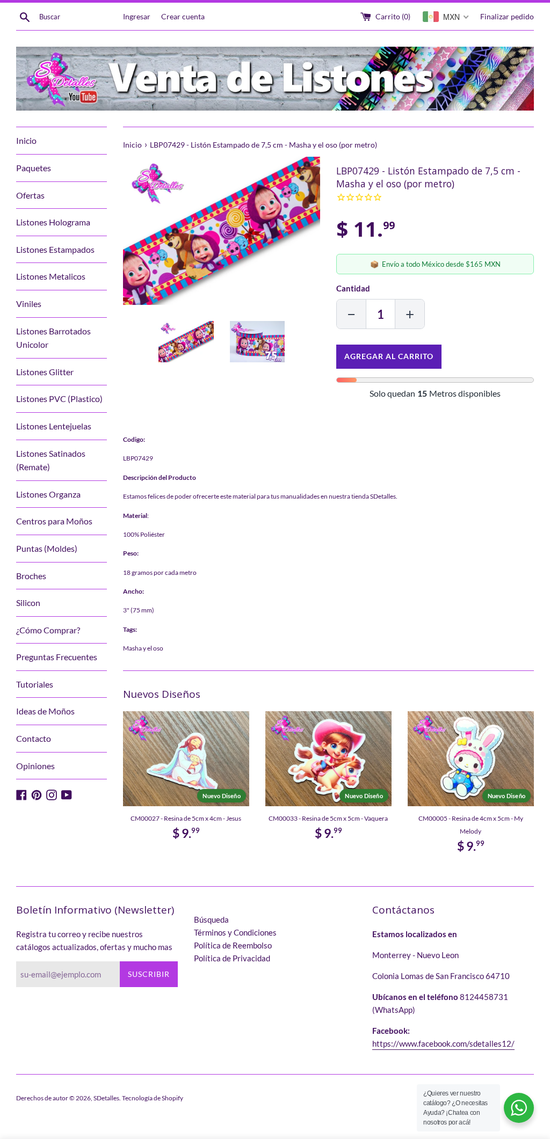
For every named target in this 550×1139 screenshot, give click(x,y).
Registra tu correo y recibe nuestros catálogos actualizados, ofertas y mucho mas (94, 940)
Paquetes (33, 168)
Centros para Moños (54, 521)
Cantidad (353, 288)
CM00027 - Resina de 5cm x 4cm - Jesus (186, 818)
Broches (31, 576)
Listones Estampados (55, 249)
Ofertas (30, 195)
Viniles (28, 303)
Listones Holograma (53, 222)
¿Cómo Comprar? (48, 630)
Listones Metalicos (50, 276)
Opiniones (35, 766)
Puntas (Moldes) (46, 548)
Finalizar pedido (507, 16)
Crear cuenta (183, 16)
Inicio (26, 140)
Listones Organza (48, 494)
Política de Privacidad (232, 958)
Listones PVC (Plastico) (59, 398)
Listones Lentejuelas (53, 426)
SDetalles (106, 1098)
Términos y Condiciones (235, 932)
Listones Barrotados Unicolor (53, 338)
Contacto (33, 738)
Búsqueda (211, 919)
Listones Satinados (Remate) (50, 460)
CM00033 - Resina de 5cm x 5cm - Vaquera (328, 818)
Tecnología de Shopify (152, 1098)
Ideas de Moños (45, 711)
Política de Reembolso (233, 945)
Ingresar (136, 16)
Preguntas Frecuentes (56, 657)
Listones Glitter (45, 372)
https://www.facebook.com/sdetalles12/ (443, 1043)
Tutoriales (34, 684)
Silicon (28, 602)
